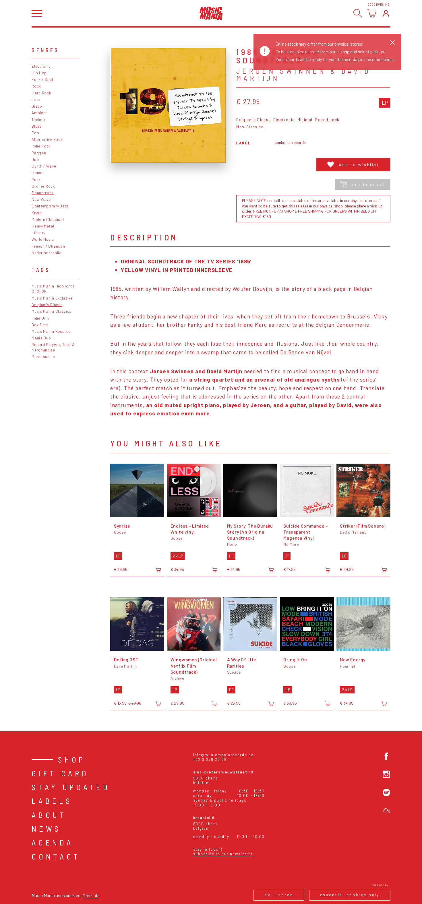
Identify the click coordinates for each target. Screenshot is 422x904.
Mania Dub (41, 337)
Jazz (36, 99)
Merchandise (43, 356)
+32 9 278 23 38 (210, 759)
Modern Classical (48, 219)
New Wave (41, 199)
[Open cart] (371, 13)
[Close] (392, 42)
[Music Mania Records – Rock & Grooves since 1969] (211, 13)
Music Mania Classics (51, 311)
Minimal (305, 120)
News (46, 828)
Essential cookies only (350, 894)
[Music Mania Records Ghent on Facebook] (386, 756)
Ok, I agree (278, 894)
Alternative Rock (47, 139)
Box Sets (40, 324)
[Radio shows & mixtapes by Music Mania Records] (386, 810)
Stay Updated (71, 787)
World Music (43, 239)
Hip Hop (39, 72)
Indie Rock (41, 145)
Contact (56, 856)
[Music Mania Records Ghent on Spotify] (386, 792)
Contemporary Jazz (50, 205)
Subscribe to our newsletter (223, 853)
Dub (35, 159)
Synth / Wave (44, 166)
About (49, 815)
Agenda (52, 842)
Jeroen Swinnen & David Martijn (303, 74)
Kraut (37, 212)
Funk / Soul (42, 79)
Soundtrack (43, 192)
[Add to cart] (158, 569)
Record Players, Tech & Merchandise (53, 347)
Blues (37, 126)
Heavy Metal (43, 225)
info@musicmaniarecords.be (223, 755)
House (37, 172)
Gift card (60, 773)
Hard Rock (41, 92)
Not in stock (368, 184)
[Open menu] (37, 13)
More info (91, 895)
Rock (36, 85)
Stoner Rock (43, 186)
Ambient (39, 112)
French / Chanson (48, 246)
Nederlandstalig (46, 252)
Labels (52, 801)
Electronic (41, 66)
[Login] (386, 13)
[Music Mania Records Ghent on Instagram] (386, 774)
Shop (72, 759)
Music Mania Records (51, 331)
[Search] (357, 13)
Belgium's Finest (47, 304)
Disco (37, 106)
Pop (35, 132)
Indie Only (40, 318)
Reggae (39, 152)
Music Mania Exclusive (52, 297)
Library (38, 232)
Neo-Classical (250, 127)
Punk (36, 179)
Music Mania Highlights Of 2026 (53, 288)
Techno (38, 119)
